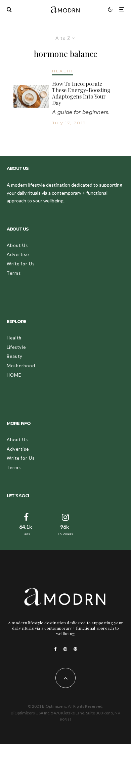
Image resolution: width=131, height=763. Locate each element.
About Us (17, 245)
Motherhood (21, 365)
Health (14, 337)
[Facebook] (55, 649)
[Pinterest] (75, 649)
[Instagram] (65, 649)
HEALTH (62, 70)
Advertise (18, 254)
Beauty (15, 356)
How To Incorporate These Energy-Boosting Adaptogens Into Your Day (81, 93)
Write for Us (21, 263)
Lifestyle (16, 347)
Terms (14, 273)
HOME (14, 375)
